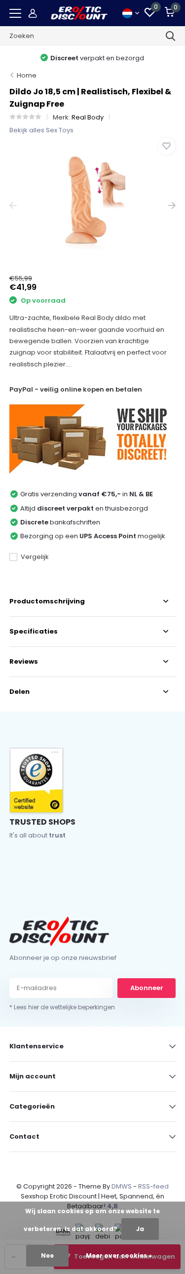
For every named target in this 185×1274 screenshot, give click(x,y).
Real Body (88, 117)
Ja (140, 1229)
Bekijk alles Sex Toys (41, 130)
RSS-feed (153, 1186)
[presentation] (13, 205)
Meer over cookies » (119, 1255)
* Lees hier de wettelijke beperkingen (62, 1007)
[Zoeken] (171, 36)
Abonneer (146, 988)
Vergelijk (35, 556)
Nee (47, 1255)
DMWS (121, 1186)
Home (27, 75)
